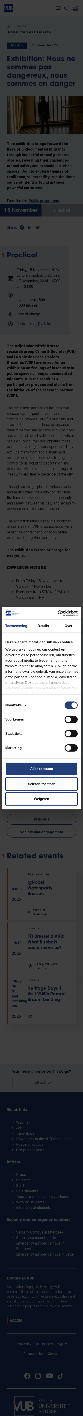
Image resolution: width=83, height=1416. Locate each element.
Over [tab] (68, 626)
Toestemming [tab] (16, 626)
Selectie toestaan (41, 784)
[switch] (71, 719)
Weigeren (41, 799)
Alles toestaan (41, 769)
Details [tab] (43, 626)
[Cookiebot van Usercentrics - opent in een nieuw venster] (58, 613)
